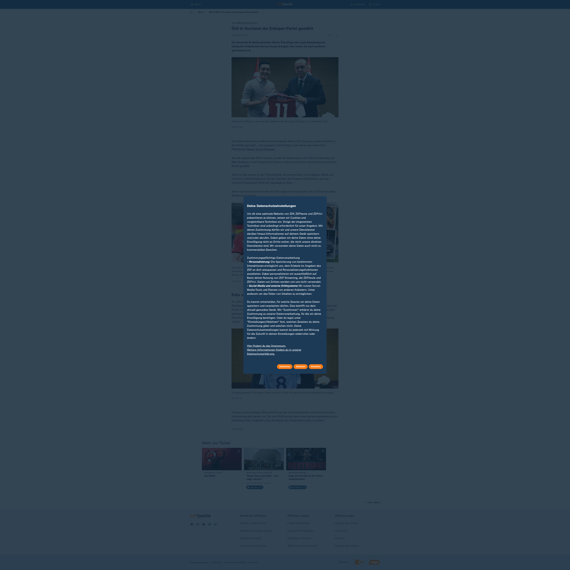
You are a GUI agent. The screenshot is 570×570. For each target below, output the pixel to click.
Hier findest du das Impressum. (266, 345)
